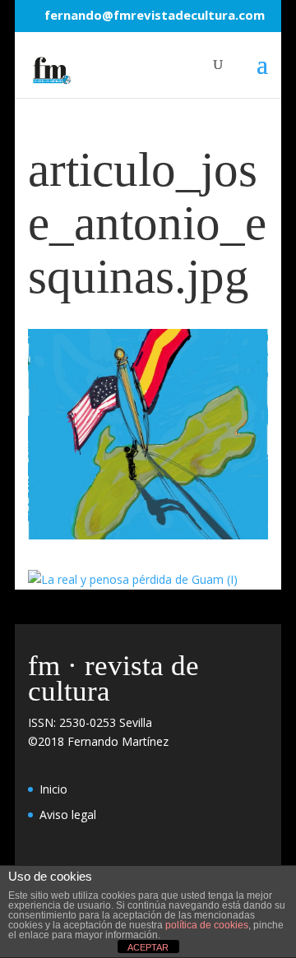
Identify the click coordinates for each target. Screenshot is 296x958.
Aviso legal (67, 814)
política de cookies (206, 925)
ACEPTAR (148, 947)
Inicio (53, 789)
